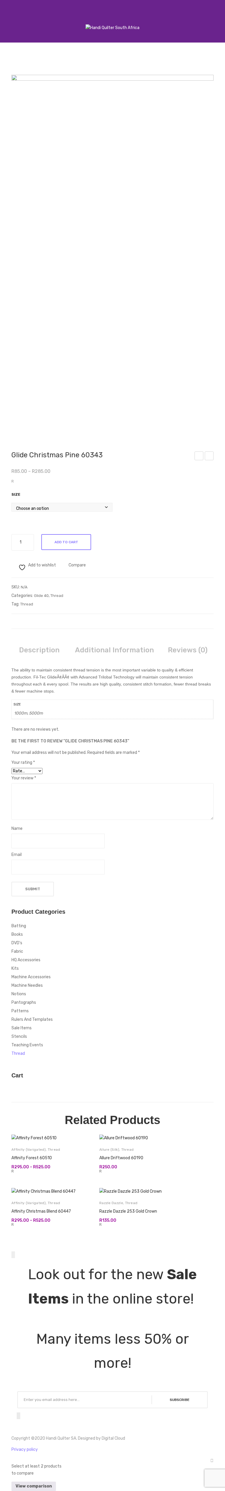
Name (17, 828)
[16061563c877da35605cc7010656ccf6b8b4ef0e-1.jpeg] (112, 254)
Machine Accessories (31, 976)
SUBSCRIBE (180, 1400)
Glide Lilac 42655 (199, 456)
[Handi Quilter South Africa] (112, 27)
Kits (15, 968)
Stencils (19, 1036)
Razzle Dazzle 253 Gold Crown (128, 1211)
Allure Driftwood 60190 (121, 1157)
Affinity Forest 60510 (31, 1157)
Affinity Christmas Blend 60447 (41, 1211)
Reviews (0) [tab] (187, 650)
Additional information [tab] (114, 650)
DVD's (16, 942)
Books (17, 934)
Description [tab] (39, 650)
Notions (18, 993)
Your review (23, 778)
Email (16, 854)
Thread (56, 595)
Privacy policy (24, 1449)
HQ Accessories (25, 959)
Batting (18, 925)
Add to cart (66, 542)
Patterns (20, 1010)
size (15, 494)
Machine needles (27, 985)
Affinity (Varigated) (28, 1150)
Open (10, 20)
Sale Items (21, 1027)
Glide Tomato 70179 (209, 456)
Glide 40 (41, 595)
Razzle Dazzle (111, 1203)
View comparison (34, 1486)
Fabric (17, 951)
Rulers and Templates (32, 1019)
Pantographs (23, 1002)
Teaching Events (27, 1044)
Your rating (23, 762)
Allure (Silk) (109, 1150)
